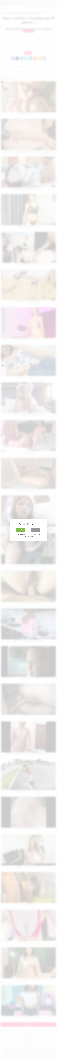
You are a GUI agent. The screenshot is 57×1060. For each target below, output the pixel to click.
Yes (21, 529)
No (35, 529)
